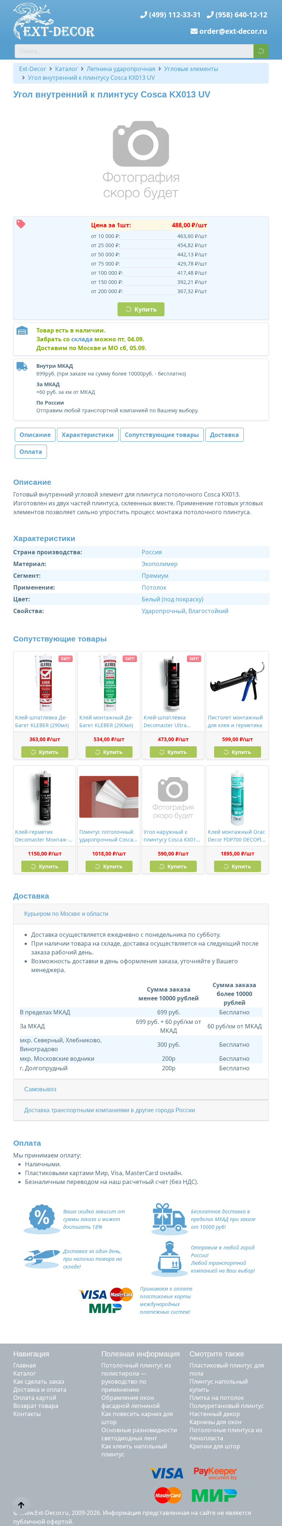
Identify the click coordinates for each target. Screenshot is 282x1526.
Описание (35, 435)
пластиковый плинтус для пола (226, 1369)
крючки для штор (214, 1446)
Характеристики (88, 435)
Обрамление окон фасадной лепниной (130, 1402)
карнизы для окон (215, 1422)
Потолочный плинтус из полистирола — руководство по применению (136, 1377)
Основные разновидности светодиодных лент (139, 1434)
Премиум (155, 576)
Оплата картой (34, 1398)
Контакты (27, 1414)
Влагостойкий (208, 611)
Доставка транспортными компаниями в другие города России (109, 1110)
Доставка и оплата (39, 1390)
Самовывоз (40, 1089)
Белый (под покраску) (172, 599)
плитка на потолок (216, 1398)
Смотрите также (216, 1354)
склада (82, 339)
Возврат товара (35, 1406)
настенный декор (214, 1414)
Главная (24, 1365)
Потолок (154, 587)
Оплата (30, 452)
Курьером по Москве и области (66, 914)
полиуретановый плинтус (226, 1406)
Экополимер (160, 564)
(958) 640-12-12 (241, 14)
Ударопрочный (163, 611)
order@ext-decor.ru (233, 31)
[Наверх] (21, 1505)
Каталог (24, 1373)
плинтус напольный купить (218, 1385)
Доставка (224, 435)
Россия (152, 552)
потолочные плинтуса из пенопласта (225, 1434)
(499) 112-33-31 (175, 14)
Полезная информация (140, 1354)
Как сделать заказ (38, 1381)
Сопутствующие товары (162, 435)
